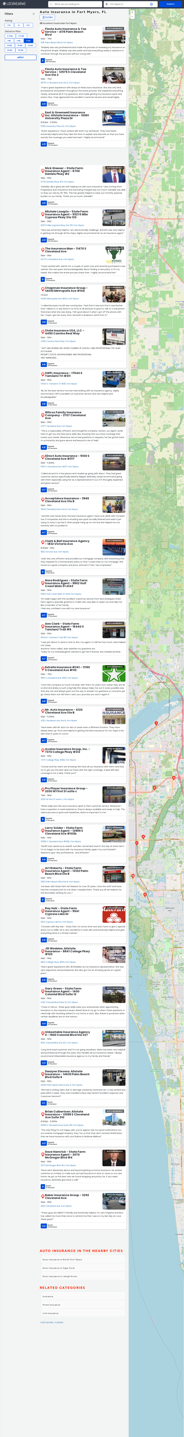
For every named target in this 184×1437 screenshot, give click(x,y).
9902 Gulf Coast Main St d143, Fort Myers (61, 594)
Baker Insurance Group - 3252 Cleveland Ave (67, 1196)
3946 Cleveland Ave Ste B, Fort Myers (59, 509)
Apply (20, 57)
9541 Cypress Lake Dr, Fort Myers (57, 921)
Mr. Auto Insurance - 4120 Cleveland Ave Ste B (64, 711)
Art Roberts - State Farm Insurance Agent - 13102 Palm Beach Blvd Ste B (66, 871)
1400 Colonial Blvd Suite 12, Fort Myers (59, 1002)
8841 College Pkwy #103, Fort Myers (58, 962)
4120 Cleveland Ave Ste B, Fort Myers (59, 720)
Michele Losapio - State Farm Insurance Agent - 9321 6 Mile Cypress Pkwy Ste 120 (66, 214)
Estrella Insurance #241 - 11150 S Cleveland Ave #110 (67, 668)
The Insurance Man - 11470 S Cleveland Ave (65, 250)
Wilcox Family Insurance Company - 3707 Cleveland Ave (65, 415)
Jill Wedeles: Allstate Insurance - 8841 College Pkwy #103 (67, 951)
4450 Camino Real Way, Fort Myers (58, 341)
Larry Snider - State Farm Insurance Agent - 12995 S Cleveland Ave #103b (64, 830)
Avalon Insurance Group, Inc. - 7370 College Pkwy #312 (67, 750)
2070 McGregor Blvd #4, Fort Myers (58, 1165)
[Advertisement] (83, 156)
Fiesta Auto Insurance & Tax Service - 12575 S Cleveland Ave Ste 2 (65, 72)
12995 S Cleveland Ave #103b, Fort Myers (61, 841)
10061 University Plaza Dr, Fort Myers (58, 126)
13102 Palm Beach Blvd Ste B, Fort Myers (60, 881)
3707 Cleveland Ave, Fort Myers (56, 426)
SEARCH (170, 4)
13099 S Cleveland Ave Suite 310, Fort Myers (62, 1125)
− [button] (132, 17)
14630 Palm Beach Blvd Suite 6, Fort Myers (61, 1085)
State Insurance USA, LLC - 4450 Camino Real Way (64, 332)
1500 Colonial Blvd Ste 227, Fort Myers (59, 1042)
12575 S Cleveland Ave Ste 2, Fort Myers (60, 82)
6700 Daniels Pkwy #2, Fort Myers (57, 181)
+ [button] (132, 12)
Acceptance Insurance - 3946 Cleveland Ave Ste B (67, 500)
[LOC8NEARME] (14, 3)
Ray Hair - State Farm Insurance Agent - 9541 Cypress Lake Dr (62, 911)
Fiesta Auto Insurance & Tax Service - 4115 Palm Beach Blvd (65, 31)
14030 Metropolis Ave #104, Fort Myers (60, 298)
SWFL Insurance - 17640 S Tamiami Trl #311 (63, 374)
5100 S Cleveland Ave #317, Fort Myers (59, 466)
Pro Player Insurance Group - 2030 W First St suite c (66, 790)
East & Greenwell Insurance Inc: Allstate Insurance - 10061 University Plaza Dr (67, 115)
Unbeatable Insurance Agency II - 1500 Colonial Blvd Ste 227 (67, 1033)
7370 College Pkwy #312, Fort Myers (58, 759)
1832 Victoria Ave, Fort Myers (55, 551)
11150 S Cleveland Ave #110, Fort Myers (59, 678)
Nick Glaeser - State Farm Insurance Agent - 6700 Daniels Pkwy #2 (64, 171)
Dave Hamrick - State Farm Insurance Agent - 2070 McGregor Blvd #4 (65, 1154)
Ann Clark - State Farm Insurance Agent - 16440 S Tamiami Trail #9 (64, 626)
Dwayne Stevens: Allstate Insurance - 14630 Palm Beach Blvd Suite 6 (67, 1074)
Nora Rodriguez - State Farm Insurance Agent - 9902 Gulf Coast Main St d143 (66, 583)
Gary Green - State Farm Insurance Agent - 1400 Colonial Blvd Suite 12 (63, 991)
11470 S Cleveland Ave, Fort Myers (57, 259)
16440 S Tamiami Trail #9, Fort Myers (59, 637)
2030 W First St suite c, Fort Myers (57, 799)
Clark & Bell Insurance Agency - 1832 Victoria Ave (67, 542)
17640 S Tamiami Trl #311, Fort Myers (59, 383)
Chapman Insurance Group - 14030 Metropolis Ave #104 (66, 289)
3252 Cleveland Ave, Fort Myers (56, 1206)
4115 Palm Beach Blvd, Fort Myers (57, 42)
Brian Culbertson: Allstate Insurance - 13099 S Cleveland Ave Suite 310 (67, 1114)
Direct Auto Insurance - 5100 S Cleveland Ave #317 (67, 457)
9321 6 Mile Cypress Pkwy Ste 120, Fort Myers (62, 225)
